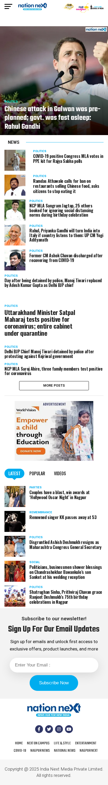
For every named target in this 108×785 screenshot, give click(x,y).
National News (64, 750)
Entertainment (85, 743)
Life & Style (62, 743)
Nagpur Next (89, 750)
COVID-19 (20, 750)
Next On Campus (38, 743)
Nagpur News (40, 750)
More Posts (54, 385)
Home (19, 743)
